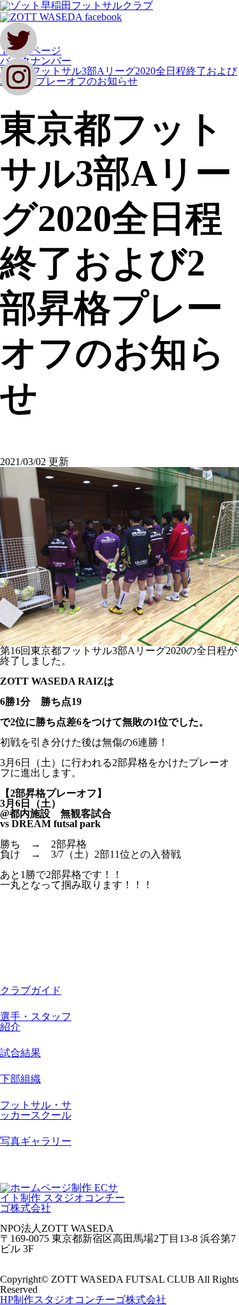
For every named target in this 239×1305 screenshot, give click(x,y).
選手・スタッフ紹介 (35, 1021)
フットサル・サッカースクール (35, 1109)
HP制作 (83, 1299)
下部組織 (20, 1078)
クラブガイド (30, 990)
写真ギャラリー (35, 1141)
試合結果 (20, 1052)
